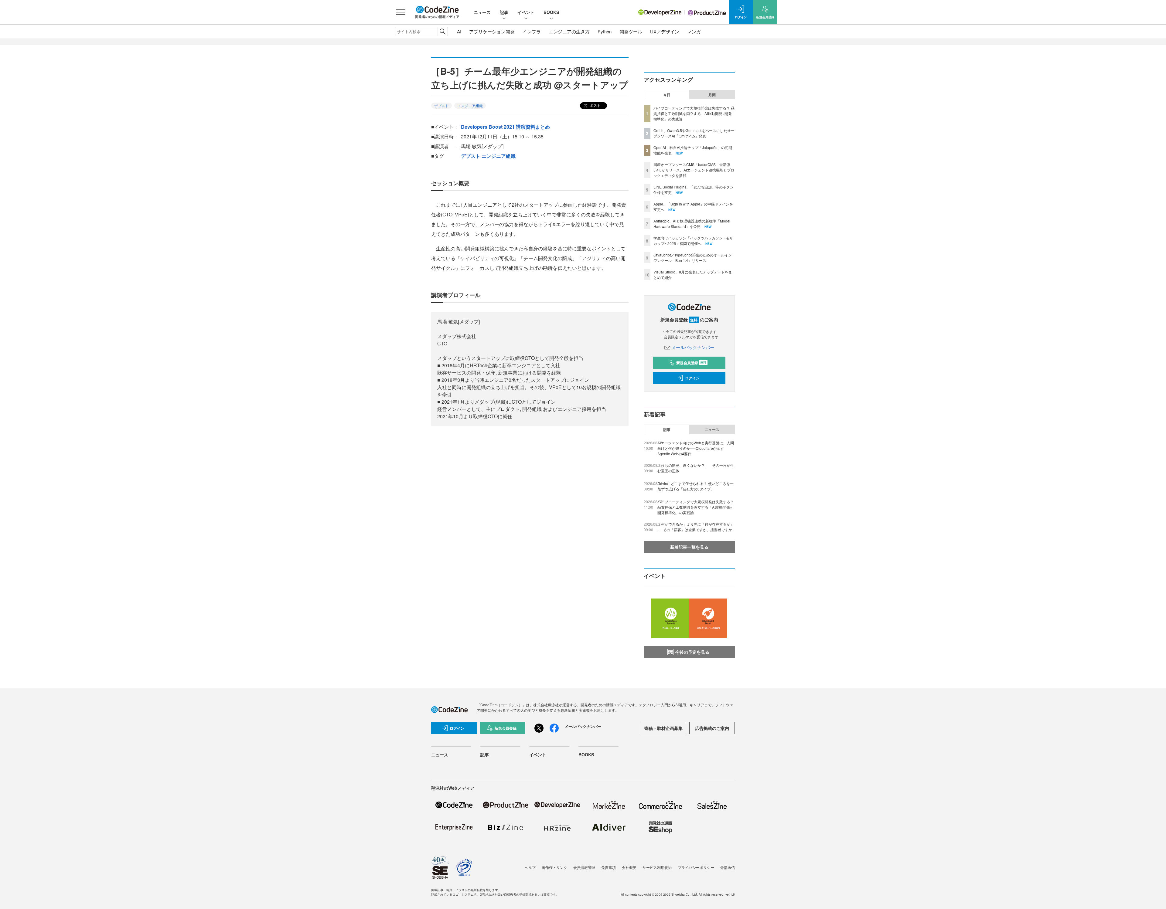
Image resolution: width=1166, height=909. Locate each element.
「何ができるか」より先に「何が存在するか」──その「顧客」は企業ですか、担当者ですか (695, 526)
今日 (666, 94)
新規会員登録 (691, 362)
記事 (504, 12)
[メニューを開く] (401, 12)
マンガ (694, 31)
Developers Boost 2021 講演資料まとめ (505, 126)
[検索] (443, 31)
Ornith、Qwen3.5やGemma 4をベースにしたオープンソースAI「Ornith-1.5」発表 (694, 133)
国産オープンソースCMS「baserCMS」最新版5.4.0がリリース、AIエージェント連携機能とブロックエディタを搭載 (693, 170)
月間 (712, 94)
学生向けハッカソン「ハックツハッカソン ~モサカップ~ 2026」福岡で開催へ (693, 240)
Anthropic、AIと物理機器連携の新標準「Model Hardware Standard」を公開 (691, 223)
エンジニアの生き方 (569, 31)
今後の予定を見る (692, 652)
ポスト (595, 105)
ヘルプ (530, 867)
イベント (525, 12)
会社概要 (629, 867)
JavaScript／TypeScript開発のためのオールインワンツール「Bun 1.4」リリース (692, 257)
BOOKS (551, 12)
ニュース (482, 12)
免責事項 (608, 867)
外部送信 (727, 867)
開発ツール (630, 31)
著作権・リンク (554, 867)
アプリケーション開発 (492, 31)
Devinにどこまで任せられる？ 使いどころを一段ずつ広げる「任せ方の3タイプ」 (695, 486)
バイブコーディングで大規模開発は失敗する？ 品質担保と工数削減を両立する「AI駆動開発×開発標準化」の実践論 (694, 113)
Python (605, 31)
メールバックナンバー (693, 347)
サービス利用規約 (657, 867)
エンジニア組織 (470, 105)
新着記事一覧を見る (689, 547)
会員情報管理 (584, 867)
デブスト (441, 105)
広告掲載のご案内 (712, 728)
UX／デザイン (664, 31)
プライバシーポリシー (696, 867)
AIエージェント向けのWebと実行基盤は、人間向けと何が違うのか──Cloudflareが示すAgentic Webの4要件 (695, 448)
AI (459, 31)
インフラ (532, 31)
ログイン (692, 378)
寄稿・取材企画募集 (663, 728)
